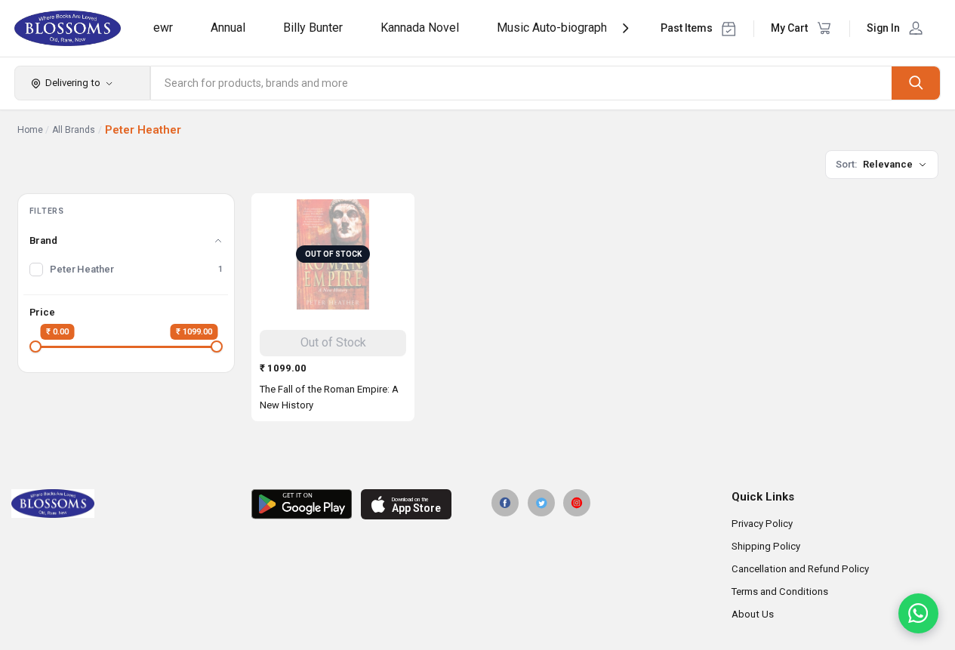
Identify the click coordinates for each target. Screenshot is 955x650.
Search (915, 82)
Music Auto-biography (555, 27)
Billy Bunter (313, 27)
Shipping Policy (766, 546)
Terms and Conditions (780, 591)
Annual (228, 27)
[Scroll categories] (625, 28)
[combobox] (521, 83)
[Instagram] (576, 502)
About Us (753, 614)
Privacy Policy (762, 523)
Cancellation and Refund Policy (800, 569)
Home (30, 130)
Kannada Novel (419, 27)
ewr (163, 27)
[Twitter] (541, 502)
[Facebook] (505, 502)
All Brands (73, 129)
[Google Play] (301, 504)
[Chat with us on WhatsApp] (918, 613)
